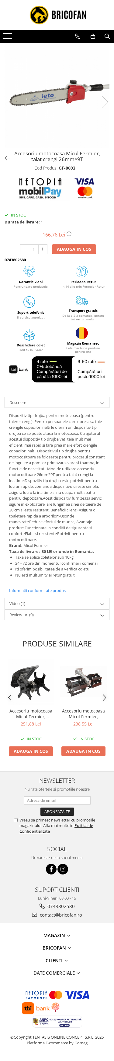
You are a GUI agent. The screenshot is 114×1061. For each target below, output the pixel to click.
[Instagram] (62, 869)
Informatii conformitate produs (37, 590)
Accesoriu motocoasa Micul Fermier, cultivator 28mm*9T (30, 713)
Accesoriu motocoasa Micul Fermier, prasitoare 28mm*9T (83, 713)
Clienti (55, 960)
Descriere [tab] (17, 402)
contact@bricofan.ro (60, 915)
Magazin (54, 935)
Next (104, 102)
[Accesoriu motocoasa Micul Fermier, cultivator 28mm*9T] (31, 682)
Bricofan (55, 948)
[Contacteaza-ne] (78, 36)
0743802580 (60, 906)
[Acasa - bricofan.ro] (57, 15)
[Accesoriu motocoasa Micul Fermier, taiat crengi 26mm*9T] (57, 95)
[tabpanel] (57, 95)
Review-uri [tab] (21, 614)
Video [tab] (17, 603)
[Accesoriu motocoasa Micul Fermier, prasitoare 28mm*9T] (83, 681)
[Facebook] (51, 869)
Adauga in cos (74, 249)
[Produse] (8, 37)
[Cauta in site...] (107, 36)
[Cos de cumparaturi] (92, 36)
